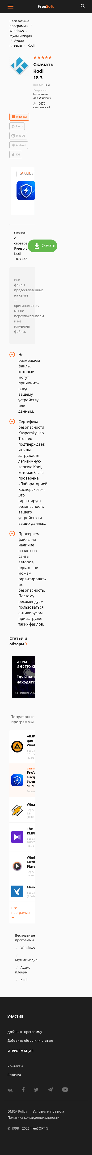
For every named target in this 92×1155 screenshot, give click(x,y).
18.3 (41, 85)
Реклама (14, 1075)
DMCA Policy (17, 1111)
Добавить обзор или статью (30, 1040)
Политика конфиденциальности (33, 1117)
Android (21, 145)
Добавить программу (25, 1031)
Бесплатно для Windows (42, 96)
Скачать (48, 245)
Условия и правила (48, 1111)
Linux (19, 126)
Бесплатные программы (19, 23)
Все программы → (20, 912)
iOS (18, 154)
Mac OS (20, 135)
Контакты (15, 1066)
